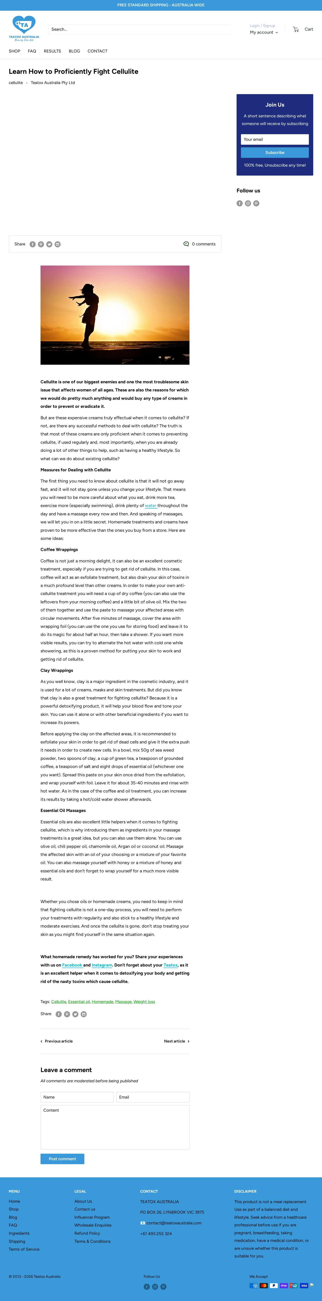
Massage (123, 1001)
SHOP (14, 51)
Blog (13, 1217)
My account (262, 32)
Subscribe (274, 152)
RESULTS (52, 51)
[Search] (235, 29)
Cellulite (58, 1001)
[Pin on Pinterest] (41, 244)
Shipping (17, 1241)
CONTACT (97, 51)
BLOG (74, 51)
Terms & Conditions (92, 1241)
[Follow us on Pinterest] (256, 203)
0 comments (204, 243)
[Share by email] (58, 244)
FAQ (32, 51)
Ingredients (19, 1233)
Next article (174, 1041)
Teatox (171, 965)
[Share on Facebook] (33, 244)
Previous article (59, 1041)
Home (14, 1201)
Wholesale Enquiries (92, 1225)
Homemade (102, 1001)
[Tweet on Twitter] (49, 244)
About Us (83, 1201)
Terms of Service (24, 1249)
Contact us (84, 1209)
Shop (14, 1209)
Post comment (62, 1158)
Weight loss (144, 1001)
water (151, 505)
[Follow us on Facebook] (240, 203)
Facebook (72, 965)
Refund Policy (87, 1233)
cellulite (16, 82)
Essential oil (79, 1001)
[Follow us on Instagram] (248, 203)
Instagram (102, 965)
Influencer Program (92, 1217)
